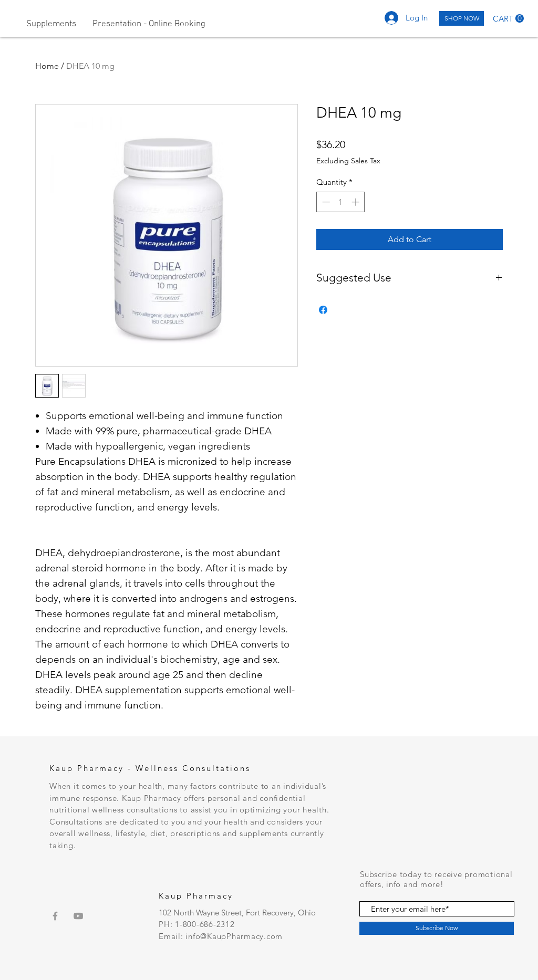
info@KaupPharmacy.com (234, 936)
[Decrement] (325, 202)
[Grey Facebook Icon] (55, 916)
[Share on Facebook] (323, 310)
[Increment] (356, 202)
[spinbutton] (340, 202)
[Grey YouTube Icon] (78, 916)
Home (47, 66)
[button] (508, 18)
